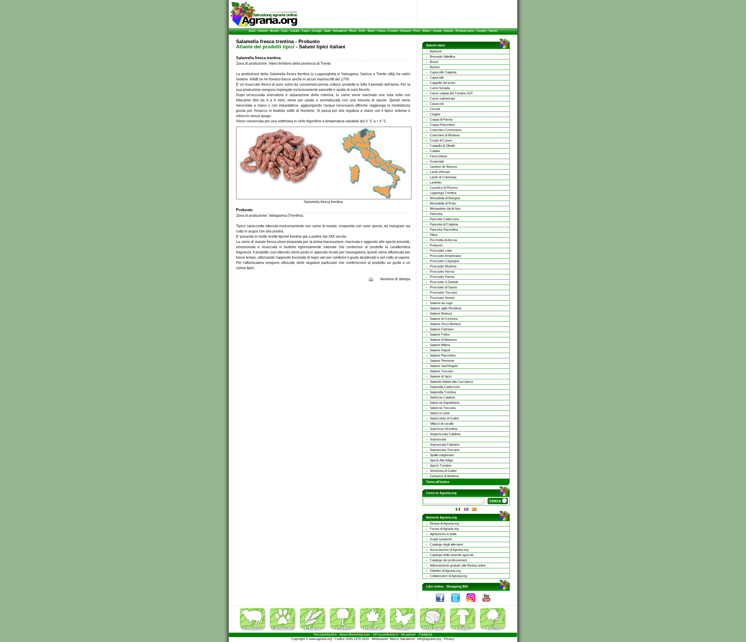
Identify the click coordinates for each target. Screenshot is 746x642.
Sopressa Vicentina (443, 429)
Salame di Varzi (440, 376)
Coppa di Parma (441, 119)
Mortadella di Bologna (445, 198)
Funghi (481, 30)
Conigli (317, 30)
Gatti (327, 30)
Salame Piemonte (442, 360)
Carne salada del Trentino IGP (451, 93)
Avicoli (263, 30)
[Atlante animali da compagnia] (284, 631)
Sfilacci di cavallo (442, 423)
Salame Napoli (440, 350)
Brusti (434, 62)
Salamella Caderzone (445, 387)
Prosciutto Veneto (442, 297)
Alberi (427, 30)
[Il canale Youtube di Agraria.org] (489, 603)
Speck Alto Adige (441, 460)
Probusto (436, 245)
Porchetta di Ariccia (443, 240)
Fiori (417, 30)
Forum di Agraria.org (444, 528)
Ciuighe (435, 114)
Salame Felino (440, 334)
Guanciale (437, 161)
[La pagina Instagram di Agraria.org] (474, 603)
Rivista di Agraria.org (444, 523)
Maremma (356, 634)
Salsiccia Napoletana (444, 402)
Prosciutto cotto (441, 250)
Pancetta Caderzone (444, 219)
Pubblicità (425, 634)
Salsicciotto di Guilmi (444, 418)
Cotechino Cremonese (446, 130)
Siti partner (408, 634)
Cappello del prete (442, 82)
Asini (252, 30)
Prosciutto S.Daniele (444, 282)
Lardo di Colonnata (443, 177)
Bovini (274, 30)
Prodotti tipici (465, 30)
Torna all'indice (437, 482)
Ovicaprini (340, 30)
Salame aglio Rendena (445, 308)
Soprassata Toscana (444, 449)
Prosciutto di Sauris (443, 287)
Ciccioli (435, 109)
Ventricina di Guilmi (443, 470)
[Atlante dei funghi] (464, 631)
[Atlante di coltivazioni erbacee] (314, 631)
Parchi (493, 30)
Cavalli (294, 30)
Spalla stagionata (442, 455)
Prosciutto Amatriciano (445, 255)
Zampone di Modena (444, 476)
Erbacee (405, 30)
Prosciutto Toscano (443, 292)
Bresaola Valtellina (442, 56)
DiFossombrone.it (385, 634)
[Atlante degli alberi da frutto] (344, 631)
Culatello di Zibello (442, 145)
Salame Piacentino (443, 355)
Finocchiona (438, 156)
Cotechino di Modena (445, 135)
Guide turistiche (441, 539)
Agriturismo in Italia (443, 534)
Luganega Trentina (443, 193)
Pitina (433, 235)
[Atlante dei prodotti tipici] (434, 631)
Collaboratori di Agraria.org (448, 576)
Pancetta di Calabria (444, 224)
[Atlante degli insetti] (404, 631)
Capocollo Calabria (443, 72)
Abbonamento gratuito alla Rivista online (458, 565)
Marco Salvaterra (402, 639)
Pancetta (436, 214)
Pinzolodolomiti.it (325, 634)
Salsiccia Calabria (442, 397)
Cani (284, 30)
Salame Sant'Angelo (444, 366)
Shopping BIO (457, 586)
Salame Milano (440, 345)
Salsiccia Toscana (442, 408)
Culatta (435, 151)
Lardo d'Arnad (440, 172)
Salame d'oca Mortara (445, 324)
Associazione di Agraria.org (449, 549)
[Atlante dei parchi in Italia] (493, 631)
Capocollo (437, 77)
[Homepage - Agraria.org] (264, 26)
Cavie (305, 30)
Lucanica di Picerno (444, 187)
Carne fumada (440, 88)
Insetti (437, 30)
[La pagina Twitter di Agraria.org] (458, 603)
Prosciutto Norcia (442, 271)
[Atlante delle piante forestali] (374, 631)
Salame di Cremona (444, 318)
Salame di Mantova (443, 339)
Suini (371, 30)
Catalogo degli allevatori (446, 544)
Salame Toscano (441, 371)
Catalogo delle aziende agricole (452, 555)
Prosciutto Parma (442, 276)
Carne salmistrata (442, 98)
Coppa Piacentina (442, 124)
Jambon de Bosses (443, 166)
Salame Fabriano (442, 329)
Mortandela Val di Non (445, 208)
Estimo (448, 30)
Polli (362, 30)
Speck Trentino (440, 465)
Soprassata (438, 439)
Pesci (352, 30)
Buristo (435, 67)
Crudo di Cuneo (441, 140)
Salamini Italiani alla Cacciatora (451, 381)
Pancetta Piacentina (444, 229)
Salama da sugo (441, 303)
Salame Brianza (441, 313)
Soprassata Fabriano (445, 444)
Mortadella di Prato (443, 203)
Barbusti (435, 51)
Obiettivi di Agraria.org (445, 570)
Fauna (381, 30)
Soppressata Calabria (445, 434)
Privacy (449, 639)
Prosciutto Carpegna (444, 261)
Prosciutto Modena (443, 266)
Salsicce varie (440, 413)
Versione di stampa (395, 279)
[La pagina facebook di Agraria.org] (443, 603)
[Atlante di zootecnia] (254, 631)
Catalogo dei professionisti (448, 560)
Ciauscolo (437, 103)
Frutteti (393, 30)
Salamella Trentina (443, 392)
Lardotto (435, 182)
